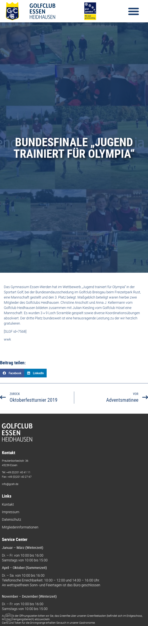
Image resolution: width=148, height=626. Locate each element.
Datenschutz (11, 519)
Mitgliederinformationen (20, 527)
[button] (133, 11)
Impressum (10, 512)
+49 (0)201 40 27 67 (20, 476)
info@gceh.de (10, 484)
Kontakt (8, 504)
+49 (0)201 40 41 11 (18, 472)
